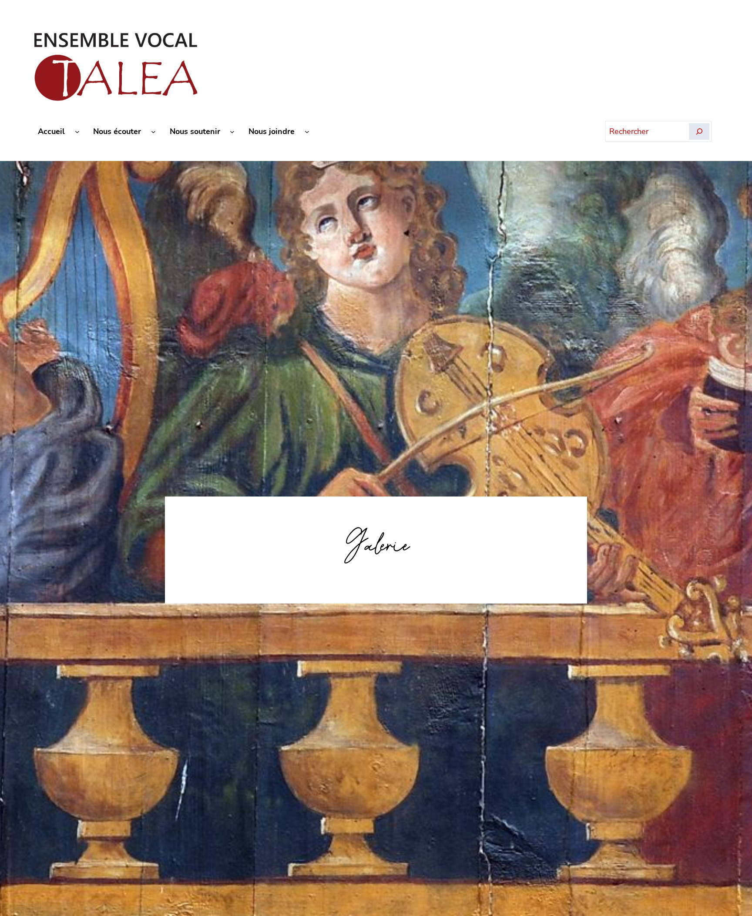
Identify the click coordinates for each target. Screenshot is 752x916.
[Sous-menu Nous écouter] (153, 131)
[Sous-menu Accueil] (77, 131)
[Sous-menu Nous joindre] (307, 131)
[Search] (699, 131)
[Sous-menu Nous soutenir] (232, 131)
